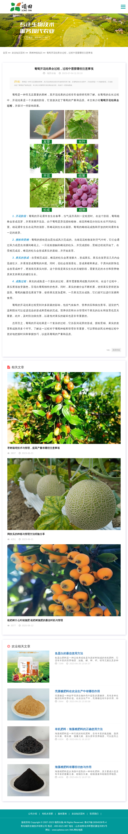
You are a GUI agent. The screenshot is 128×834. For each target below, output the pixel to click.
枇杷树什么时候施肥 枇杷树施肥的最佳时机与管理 (35, 620)
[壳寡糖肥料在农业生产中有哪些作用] (28, 704)
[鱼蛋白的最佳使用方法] (28, 667)
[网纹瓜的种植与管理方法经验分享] (64, 494)
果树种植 (116, 350)
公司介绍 (32, 813)
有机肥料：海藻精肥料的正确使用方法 (79, 729)
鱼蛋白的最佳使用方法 (69, 653)
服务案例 (62, 813)
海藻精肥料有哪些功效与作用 (73, 767)
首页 (5, 52)
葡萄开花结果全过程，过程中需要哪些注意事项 (70, 52)
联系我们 (94, 813)
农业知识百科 (18, 52)
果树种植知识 (35, 52)
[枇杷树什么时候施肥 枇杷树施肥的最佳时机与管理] (64, 580)
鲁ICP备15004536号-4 (95, 822)
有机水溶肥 (47, 813)
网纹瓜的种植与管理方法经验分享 (26, 534)
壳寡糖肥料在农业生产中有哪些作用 (77, 691)
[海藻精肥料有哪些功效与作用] (28, 780)
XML (71, 830)
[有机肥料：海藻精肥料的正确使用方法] (28, 742)
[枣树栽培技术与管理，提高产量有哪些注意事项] (64, 408)
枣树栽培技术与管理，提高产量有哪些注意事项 (33, 448)
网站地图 (78, 830)
